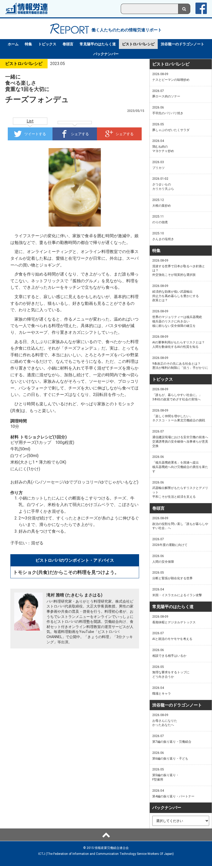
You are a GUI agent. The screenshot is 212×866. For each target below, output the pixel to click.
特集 (28, 44)
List (30, 121)
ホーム (13, 44)
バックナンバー (106, 54)
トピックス (47, 44)
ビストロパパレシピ (138, 44)
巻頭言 (68, 44)
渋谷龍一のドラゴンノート (182, 44)
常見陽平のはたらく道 (98, 44)
